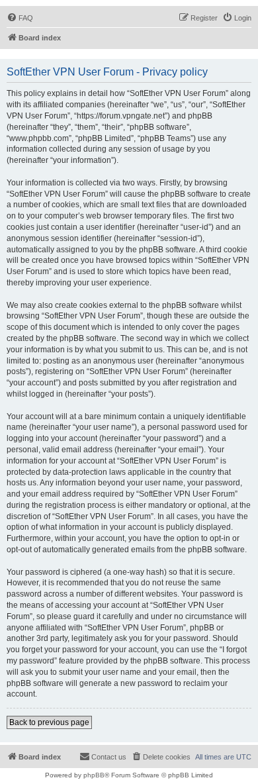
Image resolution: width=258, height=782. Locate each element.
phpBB (94, 775)
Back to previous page (49, 722)
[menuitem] (20, 18)
